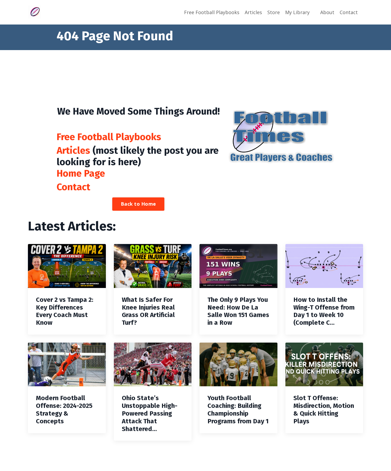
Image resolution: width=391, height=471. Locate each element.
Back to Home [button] (138, 204)
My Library (297, 12)
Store (273, 12)
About (327, 12)
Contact (349, 12)
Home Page (81, 173)
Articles (253, 12)
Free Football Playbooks (211, 12)
